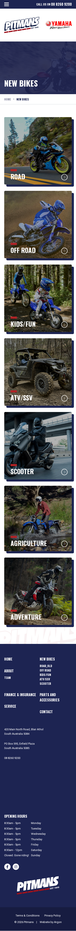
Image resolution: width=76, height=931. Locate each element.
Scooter (45, 683)
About (9, 670)
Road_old (46, 666)
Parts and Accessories (50, 697)
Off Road (45, 670)
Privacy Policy (52, 915)
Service (10, 706)
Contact (46, 711)
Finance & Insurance (20, 694)
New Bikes (47, 659)
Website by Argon (51, 922)
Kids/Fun (45, 675)
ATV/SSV (45, 679)
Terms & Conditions (27, 915)
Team (7, 678)
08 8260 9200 (61, 4)
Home (8, 659)
